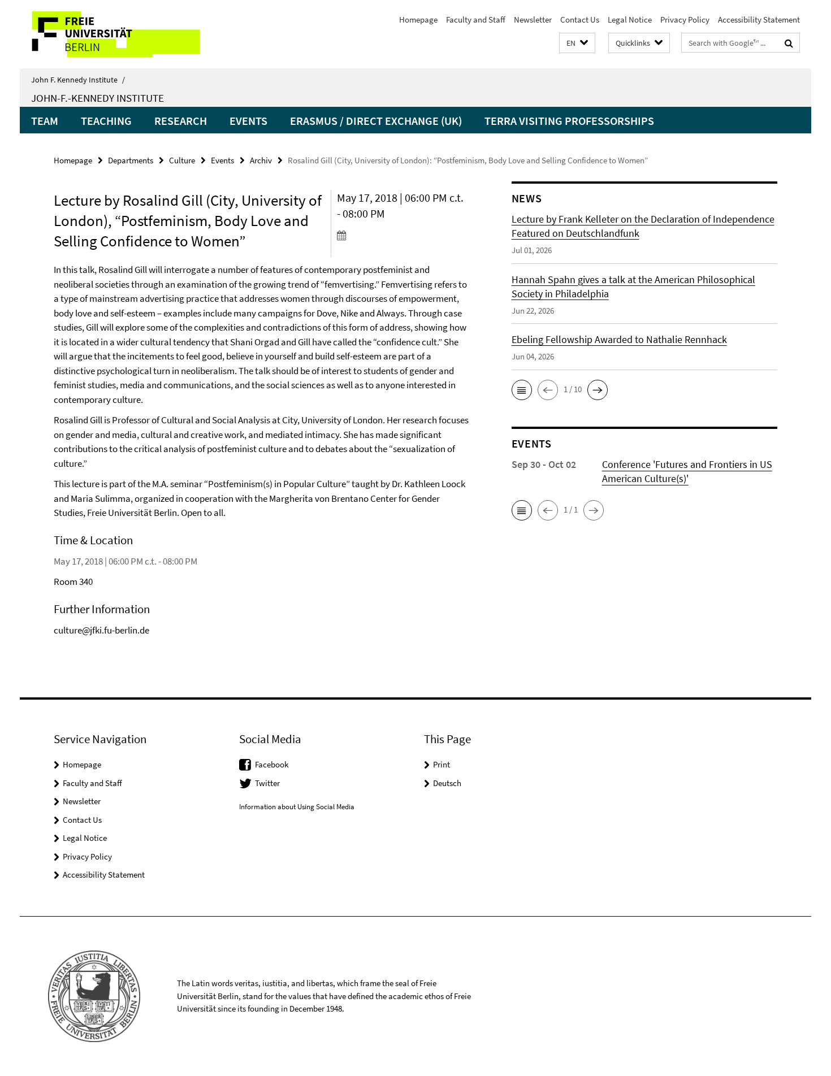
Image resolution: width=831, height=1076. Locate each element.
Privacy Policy (684, 19)
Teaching (106, 121)
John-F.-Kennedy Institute (97, 98)
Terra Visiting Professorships (569, 121)
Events (248, 121)
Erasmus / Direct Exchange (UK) (376, 121)
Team (44, 121)
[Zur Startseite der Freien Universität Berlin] (114, 34)
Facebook (271, 764)
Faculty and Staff (475, 19)
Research (180, 121)
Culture (182, 160)
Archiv (261, 160)
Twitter (267, 783)
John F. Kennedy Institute (78, 80)
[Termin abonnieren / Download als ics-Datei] (403, 235)
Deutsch (447, 783)
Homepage (418, 19)
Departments (130, 160)
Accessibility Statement (759, 19)
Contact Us (579, 19)
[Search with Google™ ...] (788, 43)
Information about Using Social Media (296, 807)
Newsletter (533, 19)
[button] (577, 43)
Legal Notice (630, 19)
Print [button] (441, 764)
